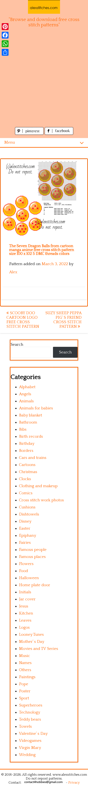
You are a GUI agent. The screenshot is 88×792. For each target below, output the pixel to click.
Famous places (32, 557)
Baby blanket (30, 415)
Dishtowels (29, 514)
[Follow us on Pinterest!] (30, 133)
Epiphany (27, 535)
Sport (24, 698)
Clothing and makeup (38, 486)
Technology (29, 712)
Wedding (27, 755)
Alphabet (27, 387)
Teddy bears (30, 719)
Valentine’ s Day (33, 733)
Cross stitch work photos (41, 500)
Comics (25, 493)
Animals (26, 401)
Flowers (26, 564)
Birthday (26, 443)
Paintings (27, 677)
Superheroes (30, 705)
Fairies (25, 542)
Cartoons (27, 465)
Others (25, 670)
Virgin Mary (30, 747)
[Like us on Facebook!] (59, 133)
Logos (24, 627)
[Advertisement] (44, 80)
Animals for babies (36, 408)
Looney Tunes (31, 634)
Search (16, 344)
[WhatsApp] (5, 43)
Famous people (33, 549)
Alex (13, 272)
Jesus (23, 606)
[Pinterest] (5, 26)
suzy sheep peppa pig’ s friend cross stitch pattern (63, 320)
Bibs (22, 429)
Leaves (25, 620)
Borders (26, 450)
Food (23, 571)
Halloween (29, 578)
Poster (25, 691)
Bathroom (28, 422)
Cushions (27, 507)
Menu (9, 142)
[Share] (5, 52)
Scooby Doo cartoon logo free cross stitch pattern (22, 320)
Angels (25, 394)
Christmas (28, 472)
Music (24, 656)
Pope (23, 684)
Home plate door (34, 585)
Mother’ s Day (31, 641)
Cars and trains (32, 457)
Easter (24, 528)
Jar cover (27, 599)
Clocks (25, 479)
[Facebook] (5, 35)
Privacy (74, 782)
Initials (25, 592)
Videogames (30, 740)
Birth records (31, 436)
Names (25, 663)
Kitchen (26, 613)
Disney (25, 521)
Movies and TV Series (38, 648)
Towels (25, 726)
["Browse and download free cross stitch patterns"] (44, 7)
